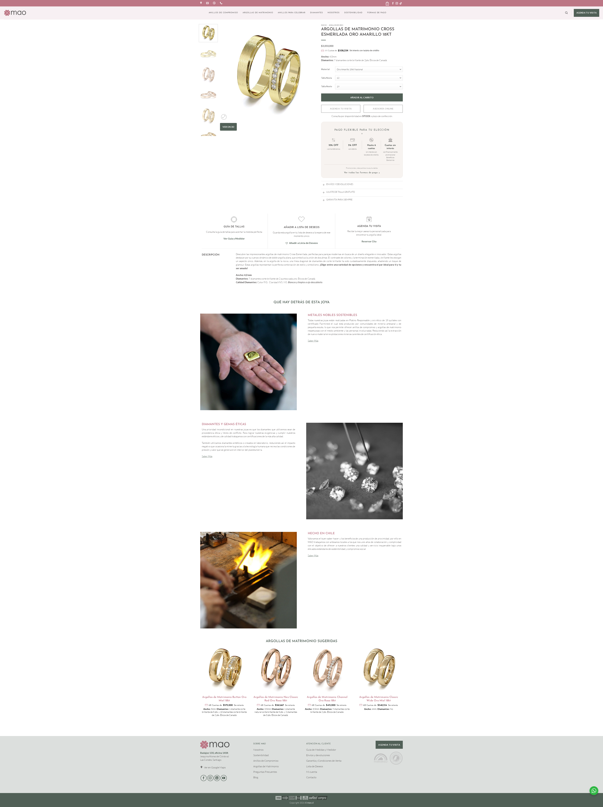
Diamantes (316, 13)
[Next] (310, 86)
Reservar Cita (369, 241)
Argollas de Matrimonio (258, 13)
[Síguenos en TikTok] (400, 3)
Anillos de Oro (336, 25)
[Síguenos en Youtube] (224, 778)
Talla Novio (326, 86)
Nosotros (334, 13)
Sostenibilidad (353, 13)
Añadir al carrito (362, 97)
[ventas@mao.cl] (207, 3)
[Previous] (226, 86)
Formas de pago (376, 13)
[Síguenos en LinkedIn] (217, 778)
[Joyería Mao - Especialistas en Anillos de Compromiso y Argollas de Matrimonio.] (15, 13)
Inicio (324, 25)
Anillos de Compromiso (223, 13)
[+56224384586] (221, 3)
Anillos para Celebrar (291, 13)
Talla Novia (326, 78)
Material (325, 69)
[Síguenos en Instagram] (397, 3)
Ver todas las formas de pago (362, 172)
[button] (387, 2)
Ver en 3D (228, 126)
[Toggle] (323, 184)
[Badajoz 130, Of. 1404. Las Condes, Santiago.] (201, 3)
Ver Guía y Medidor (234, 238)
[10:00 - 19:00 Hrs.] (214, 3)
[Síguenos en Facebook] (393, 3)
